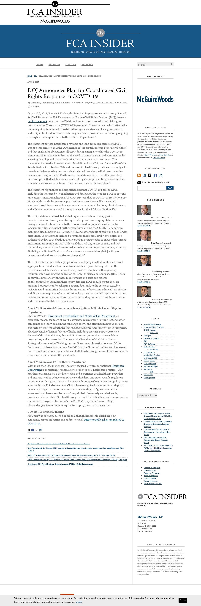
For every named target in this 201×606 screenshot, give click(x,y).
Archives (87, 64)
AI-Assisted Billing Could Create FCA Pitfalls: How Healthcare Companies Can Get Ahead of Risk (158, 448)
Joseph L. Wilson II (104, 103)
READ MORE (143, 226)
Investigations (149, 360)
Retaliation (154, 349)
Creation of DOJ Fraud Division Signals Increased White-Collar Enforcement (60, 464)
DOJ (35, 76)
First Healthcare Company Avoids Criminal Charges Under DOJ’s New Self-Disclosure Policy (158, 416)
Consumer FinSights (152, 467)
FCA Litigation (149, 347)
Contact (70, 64)
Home (39, 64)
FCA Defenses (149, 344)
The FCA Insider (100, 38)
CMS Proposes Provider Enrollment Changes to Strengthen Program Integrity (158, 424)
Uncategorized (149, 377)
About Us (54, 64)
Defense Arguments (152, 338)
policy (79, 602)
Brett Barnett (164, 155)
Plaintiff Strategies (151, 366)
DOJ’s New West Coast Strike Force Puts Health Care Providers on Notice (58, 443)
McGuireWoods (150, 363)
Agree (183, 600)
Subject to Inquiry (151, 481)
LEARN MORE (159, 157)
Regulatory (148, 369)
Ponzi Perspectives (151, 475)
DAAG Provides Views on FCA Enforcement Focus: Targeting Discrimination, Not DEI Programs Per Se (71, 455)
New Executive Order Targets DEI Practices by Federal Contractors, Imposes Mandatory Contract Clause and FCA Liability (75, 450)
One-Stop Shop (149, 470)
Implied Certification (152, 355)
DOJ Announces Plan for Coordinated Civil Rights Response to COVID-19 (77, 93)
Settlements (148, 374)
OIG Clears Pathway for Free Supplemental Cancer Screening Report (156, 440)
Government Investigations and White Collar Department (81, 316)
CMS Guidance (149, 330)
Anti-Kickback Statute (152, 324)
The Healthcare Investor (153, 483)
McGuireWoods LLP (150, 517)
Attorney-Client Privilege (153, 327)
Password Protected (151, 473)
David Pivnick (62, 103)
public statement (37, 121)
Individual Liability (151, 358)
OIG (151, 372)
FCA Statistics (149, 352)
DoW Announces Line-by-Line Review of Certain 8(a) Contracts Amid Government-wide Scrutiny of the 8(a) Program (77, 459)
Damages (147, 335)
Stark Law (154, 332)
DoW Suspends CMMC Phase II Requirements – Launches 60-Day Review (157, 432)
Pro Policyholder (150, 478)
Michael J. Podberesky (42, 103)
